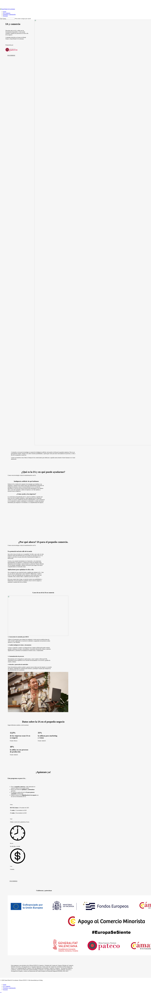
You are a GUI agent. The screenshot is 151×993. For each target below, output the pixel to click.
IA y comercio (6, 986)
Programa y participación (9, 988)
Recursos (5, 989)
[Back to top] (1, 992)
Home (4, 984)
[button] (11, 55)
